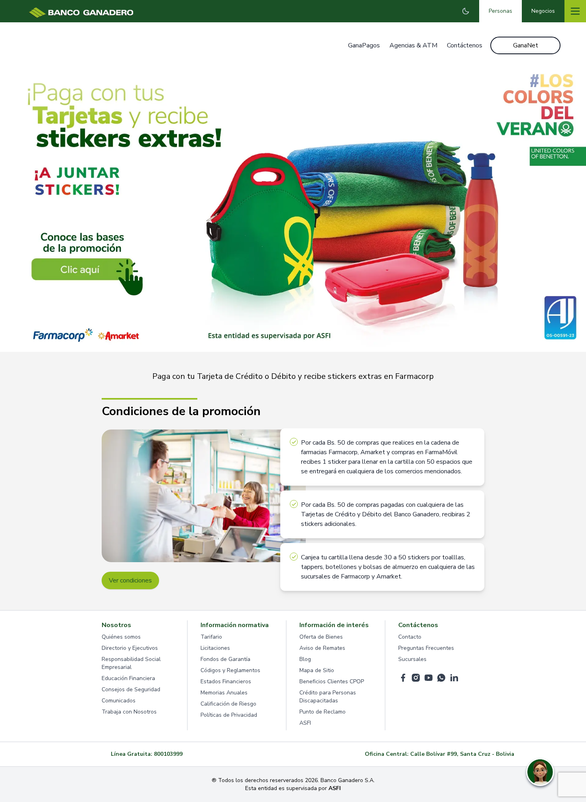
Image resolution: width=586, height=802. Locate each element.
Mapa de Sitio (316, 670)
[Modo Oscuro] (466, 11)
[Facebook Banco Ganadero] (403, 677)
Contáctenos (464, 45)
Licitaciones (215, 648)
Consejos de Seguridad (131, 689)
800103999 (168, 754)
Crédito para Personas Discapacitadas (327, 696)
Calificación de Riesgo (228, 704)
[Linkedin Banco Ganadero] (454, 677)
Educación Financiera (128, 678)
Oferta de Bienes (321, 637)
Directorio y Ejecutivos (130, 648)
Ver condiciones (130, 580)
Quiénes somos (121, 637)
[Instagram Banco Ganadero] (416, 677)
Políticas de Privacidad (229, 715)
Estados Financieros (226, 681)
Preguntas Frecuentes (426, 648)
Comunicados (119, 700)
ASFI (305, 723)
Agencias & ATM (413, 45)
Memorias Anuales (224, 692)
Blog (305, 659)
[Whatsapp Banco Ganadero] (441, 677)
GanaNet (525, 45)
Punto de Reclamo (322, 712)
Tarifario (211, 637)
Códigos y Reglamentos (230, 670)
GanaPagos (364, 45)
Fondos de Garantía (225, 659)
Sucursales (412, 659)
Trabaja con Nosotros (129, 712)
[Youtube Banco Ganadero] (428, 677)
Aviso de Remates (322, 648)
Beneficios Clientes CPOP (331, 681)
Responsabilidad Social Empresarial (131, 663)
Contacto (409, 637)
